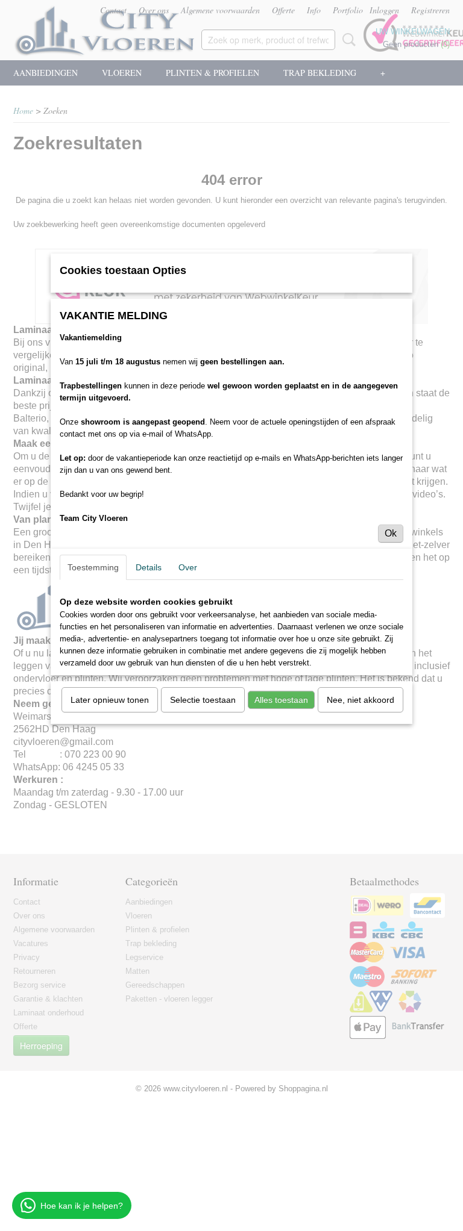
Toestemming (93, 567)
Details (149, 567)
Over (187, 567)
